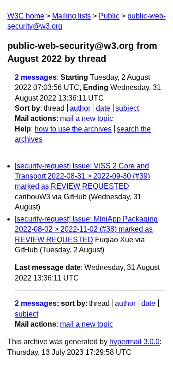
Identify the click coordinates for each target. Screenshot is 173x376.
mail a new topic (86, 118)
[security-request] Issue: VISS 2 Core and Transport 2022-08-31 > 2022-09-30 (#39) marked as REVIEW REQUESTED (82, 176)
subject (127, 108)
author (80, 108)
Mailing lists (71, 16)
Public (109, 16)
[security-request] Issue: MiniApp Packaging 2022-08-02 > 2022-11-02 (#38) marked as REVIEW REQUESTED (86, 229)
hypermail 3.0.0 (134, 342)
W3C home (25, 16)
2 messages (36, 77)
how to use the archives (73, 129)
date (103, 108)
